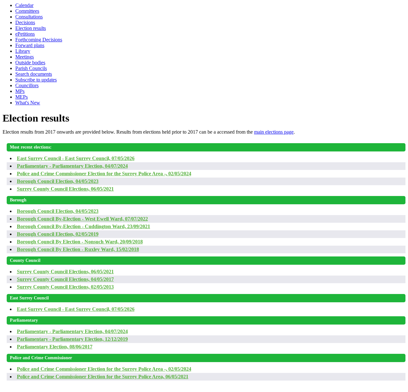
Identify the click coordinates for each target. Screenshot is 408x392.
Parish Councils (31, 68)
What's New (27, 102)
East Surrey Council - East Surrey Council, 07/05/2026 (76, 158)
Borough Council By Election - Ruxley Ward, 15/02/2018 (78, 249)
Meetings (24, 57)
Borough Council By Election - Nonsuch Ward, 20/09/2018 (80, 241)
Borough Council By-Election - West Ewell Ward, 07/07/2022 (82, 218)
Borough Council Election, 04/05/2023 (57, 181)
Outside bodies (30, 62)
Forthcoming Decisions (38, 39)
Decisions (25, 22)
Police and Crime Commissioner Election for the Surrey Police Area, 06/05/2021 (102, 376)
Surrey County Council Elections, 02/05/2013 (65, 287)
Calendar (24, 5)
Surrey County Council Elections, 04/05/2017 (65, 279)
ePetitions (25, 34)
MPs (20, 91)
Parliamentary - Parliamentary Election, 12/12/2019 (72, 339)
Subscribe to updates (36, 79)
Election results (30, 28)
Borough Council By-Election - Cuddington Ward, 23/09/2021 (83, 226)
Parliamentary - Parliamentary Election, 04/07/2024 (72, 166)
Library (22, 51)
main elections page (274, 132)
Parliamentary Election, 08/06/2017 (54, 346)
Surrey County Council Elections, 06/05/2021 (65, 189)
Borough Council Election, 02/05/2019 (57, 234)
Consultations (29, 16)
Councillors (27, 85)
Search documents (33, 74)
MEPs (21, 97)
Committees (27, 11)
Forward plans (29, 45)
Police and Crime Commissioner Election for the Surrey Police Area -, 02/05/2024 (104, 173)
